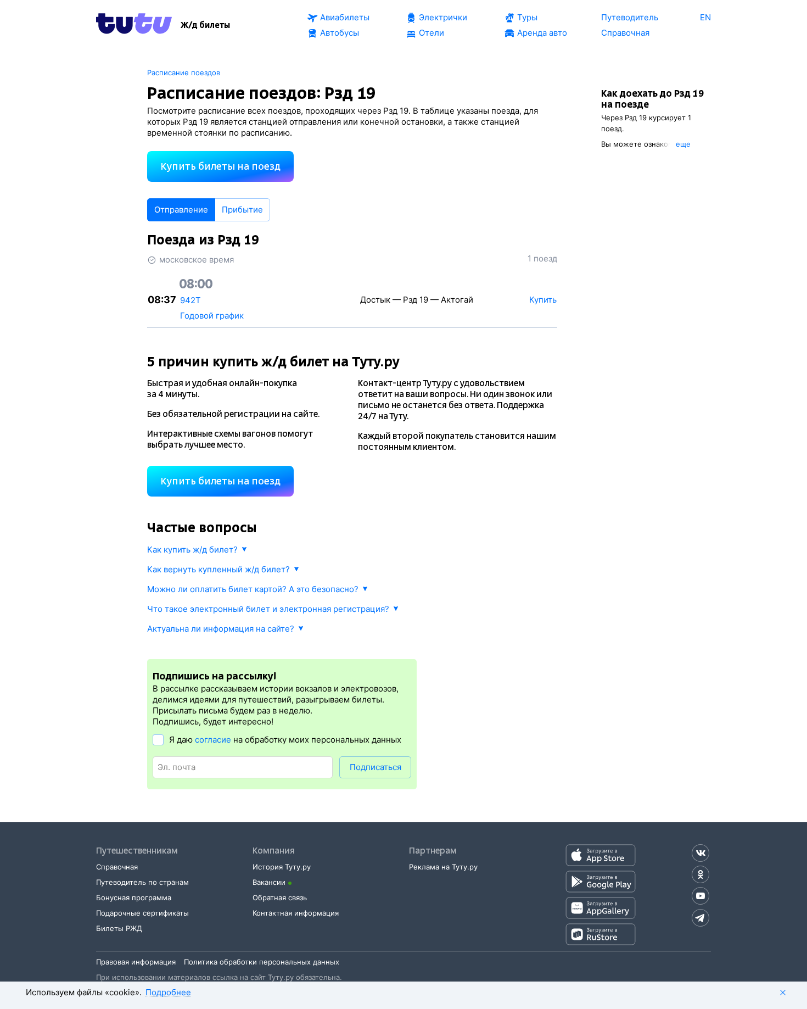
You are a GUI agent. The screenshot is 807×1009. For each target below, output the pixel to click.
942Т (190, 300)
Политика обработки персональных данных (261, 961)
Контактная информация (296, 912)
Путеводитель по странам (142, 882)
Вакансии (269, 882)
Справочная (117, 866)
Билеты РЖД (119, 928)
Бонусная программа (133, 897)
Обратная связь (280, 897)
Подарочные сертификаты (142, 912)
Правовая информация (136, 961)
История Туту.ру (282, 866)
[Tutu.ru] (134, 25)
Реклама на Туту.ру (443, 866)
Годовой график (212, 315)
